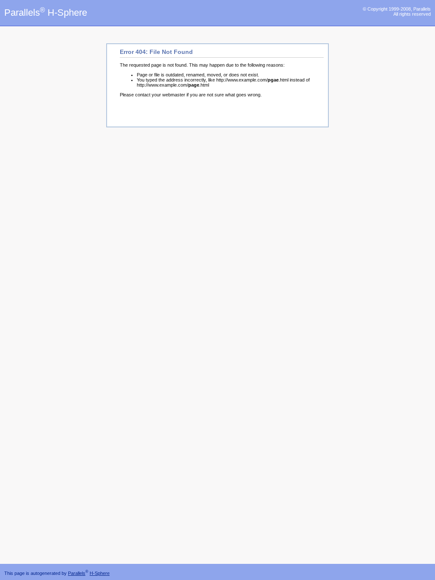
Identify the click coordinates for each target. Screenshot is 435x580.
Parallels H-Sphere (45, 12)
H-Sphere (100, 573)
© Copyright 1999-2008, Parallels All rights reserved (397, 11)
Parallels (76, 573)
